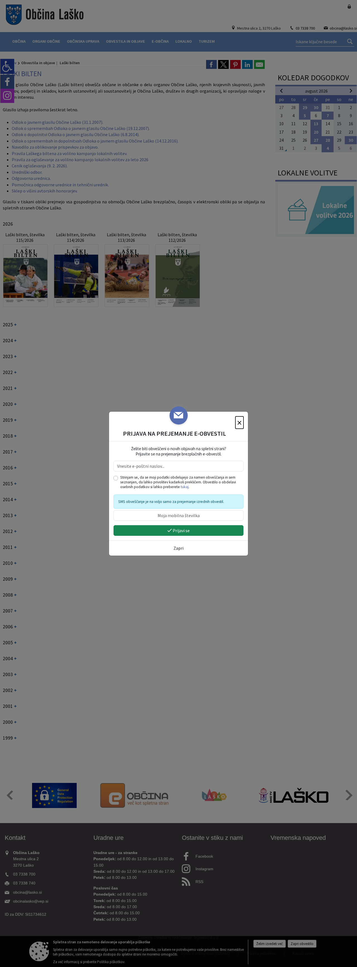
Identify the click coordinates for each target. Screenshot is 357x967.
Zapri (178, 548)
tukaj (185, 486)
